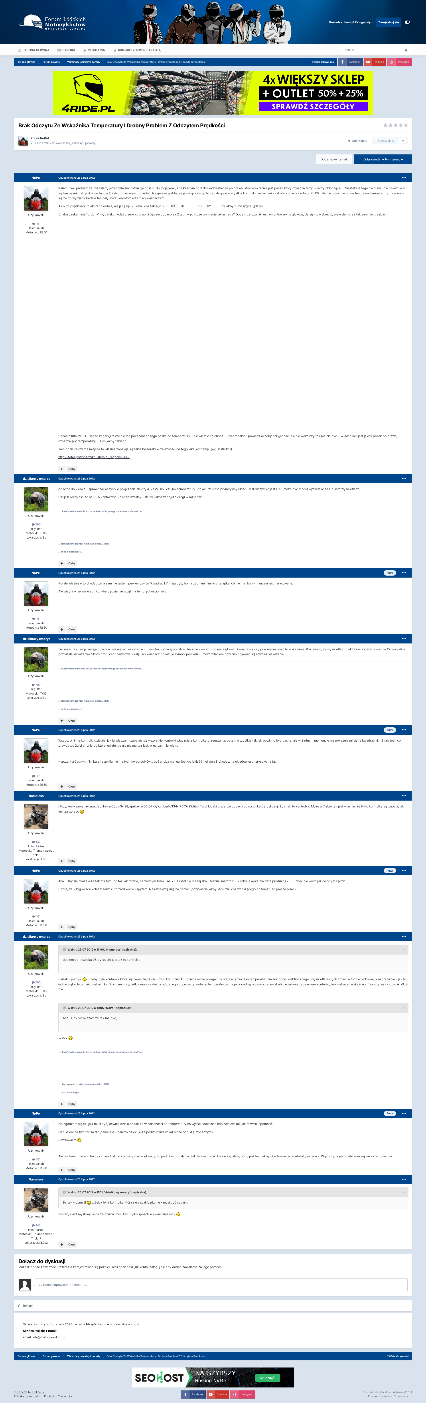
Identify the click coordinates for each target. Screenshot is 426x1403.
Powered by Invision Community (388, 1396)
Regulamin (96, 50)
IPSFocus (38, 1392)
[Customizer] (407, 22)
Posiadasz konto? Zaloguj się (350, 22)
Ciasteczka (65, 1396)
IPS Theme (21, 1392)
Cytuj (71, 469)
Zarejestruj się (388, 22)
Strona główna (35, 50)
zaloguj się (157, 1267)
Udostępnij (358, 140)
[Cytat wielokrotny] (61, 469)
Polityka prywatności (27, 1396)
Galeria (68, 50)
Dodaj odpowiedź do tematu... (64, 1285)
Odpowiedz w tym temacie (383, 159)
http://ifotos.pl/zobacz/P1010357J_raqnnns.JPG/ (94, 457)
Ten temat (388, 49)
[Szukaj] (406, 49)
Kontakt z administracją (139, 50)
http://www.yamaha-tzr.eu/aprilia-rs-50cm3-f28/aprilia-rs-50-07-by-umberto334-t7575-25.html (128, 806)
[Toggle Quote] (65, 949)
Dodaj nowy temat (334, 159)
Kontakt (49, 1396)
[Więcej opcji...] (404, 177)
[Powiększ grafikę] (82, 811)
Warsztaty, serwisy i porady (75, 143)
